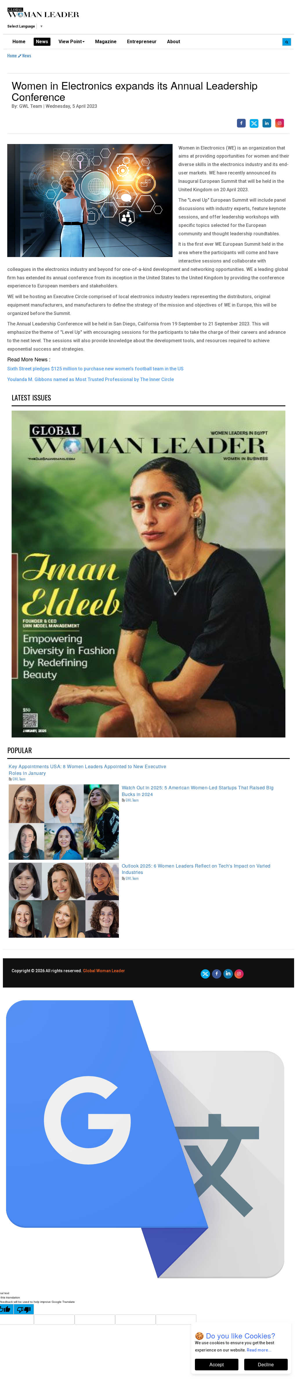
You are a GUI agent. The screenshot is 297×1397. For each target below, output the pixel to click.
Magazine (106, 41)
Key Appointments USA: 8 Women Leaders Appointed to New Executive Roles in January (87, 769)
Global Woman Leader (104, 970)
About (173, 41)
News (42, 41)
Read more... (259, 1350)
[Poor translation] (24, 1309)
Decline (266, 1364)
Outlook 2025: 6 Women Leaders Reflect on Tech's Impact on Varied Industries (196, 868)
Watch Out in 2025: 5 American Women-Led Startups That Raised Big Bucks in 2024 (198, 790)
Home (19, 41)
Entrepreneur (142, 41)
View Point (70, 41)
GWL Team (19, 778)
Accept (216, 1364)
